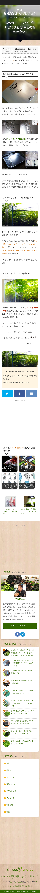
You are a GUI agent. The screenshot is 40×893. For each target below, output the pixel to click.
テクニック (10, 798)
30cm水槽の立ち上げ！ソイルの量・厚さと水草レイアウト (22, 722)
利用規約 (20, 882)
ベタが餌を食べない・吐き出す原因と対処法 (22, 672)
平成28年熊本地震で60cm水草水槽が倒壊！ (22, 682)
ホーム (2, 876)
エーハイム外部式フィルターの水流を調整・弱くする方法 (22, 692)
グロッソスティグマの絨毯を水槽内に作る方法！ (22, 742)
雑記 (8, 812)
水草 (8, 763)
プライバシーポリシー (20, 878)
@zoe (13, 60)
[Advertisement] (20, 422)
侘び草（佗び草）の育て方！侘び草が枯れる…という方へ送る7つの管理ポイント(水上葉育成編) (22, 652)
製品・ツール (10, 784)
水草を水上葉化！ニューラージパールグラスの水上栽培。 (22, 712)
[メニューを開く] (20, 2)
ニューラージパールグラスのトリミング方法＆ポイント (22, 732)
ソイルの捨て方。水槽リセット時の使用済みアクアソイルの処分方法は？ (22, 663)
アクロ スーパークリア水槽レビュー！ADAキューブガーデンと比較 (22, 703)
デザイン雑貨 (11, 791)
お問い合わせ (33, 876)
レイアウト (10, 777)
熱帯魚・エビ (10, 770)
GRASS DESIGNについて (20, 626)
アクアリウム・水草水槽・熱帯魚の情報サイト (20, 886)
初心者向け (10, 805)
